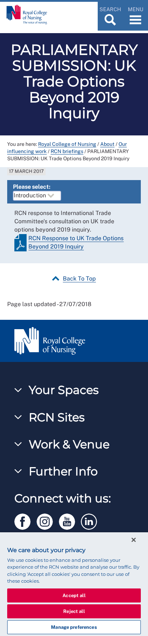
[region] (74, 584)
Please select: (31, 186)
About (107, 144)
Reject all (73, 611)
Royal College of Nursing (67, 144)
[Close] (133, 540)
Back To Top (79, 278)
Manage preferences (74, 627)
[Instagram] (48, 520)
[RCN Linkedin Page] (91, 520)
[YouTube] (70, 520)
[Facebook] (25, 520)
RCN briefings (67, 151)
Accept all (74, 595)
